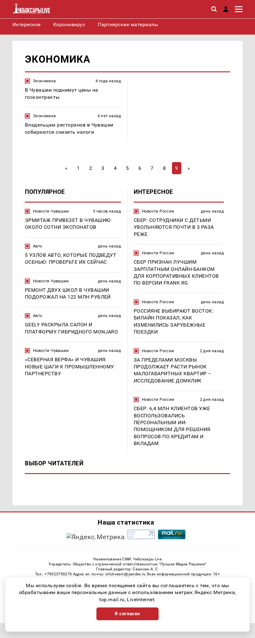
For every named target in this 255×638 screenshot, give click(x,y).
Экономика (44, 81)
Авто (37, 246)
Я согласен (127, 613)
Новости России (158, 211)
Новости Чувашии (51, 211)
